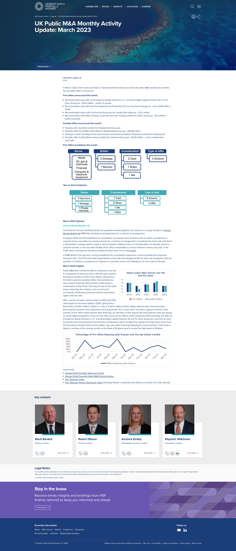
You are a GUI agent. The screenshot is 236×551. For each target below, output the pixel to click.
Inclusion (54, 533)
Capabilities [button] (91, 6)
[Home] (52, 6)
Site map (146, 543)
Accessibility (156, 543)
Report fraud (196, 543)
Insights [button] (117, 6)
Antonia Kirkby (132, 439)
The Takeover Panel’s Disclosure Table (83, 382)
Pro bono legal (41, 533)
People (105, 6)
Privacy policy (185, 543)
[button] (192, 7)
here (133, 250)
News (37, 529)
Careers (146, 6)
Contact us (68, 529)
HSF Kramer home (41, 16)
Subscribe (79, 529)
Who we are (47, 529)
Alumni (58, 529)
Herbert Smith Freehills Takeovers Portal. (84, 373)
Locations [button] (132, 6)
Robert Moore (87, 439)
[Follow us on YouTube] (179, 530)
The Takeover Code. (75, 379)
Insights (53, 16)
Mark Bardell (43, 439)
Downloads (43, 66)
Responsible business (69, 533)
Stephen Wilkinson (177, 439)
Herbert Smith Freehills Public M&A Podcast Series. (89, 376)
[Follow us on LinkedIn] (185, 530)
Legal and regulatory (170, 543)
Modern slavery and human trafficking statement (123, 543)
